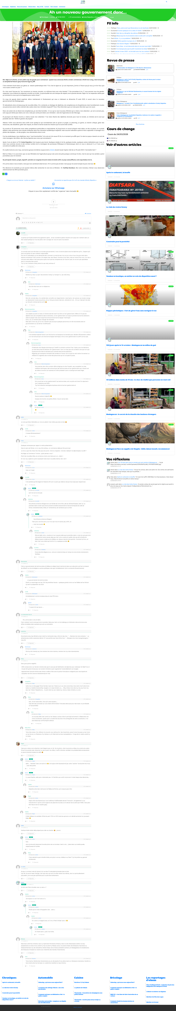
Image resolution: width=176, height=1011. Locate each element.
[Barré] (28, 222)
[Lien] (38, 222)
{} (39, 222)
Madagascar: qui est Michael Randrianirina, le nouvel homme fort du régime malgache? (139, 92)
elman (35, 405)
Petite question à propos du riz (126, 41)
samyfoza (34, 648)
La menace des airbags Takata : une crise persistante (51, 988)
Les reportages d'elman (155, 979)
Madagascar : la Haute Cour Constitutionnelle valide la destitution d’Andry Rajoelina (141, 103)
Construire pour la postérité (118, 242)
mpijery (37, 907)
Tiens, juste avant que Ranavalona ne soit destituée (133, 28)
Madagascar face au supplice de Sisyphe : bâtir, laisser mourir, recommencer (138, 449)
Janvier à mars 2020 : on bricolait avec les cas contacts (132, 51)
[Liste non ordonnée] (32, 222)
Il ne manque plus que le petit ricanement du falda (131, 49)
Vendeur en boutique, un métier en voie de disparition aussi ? (131, 276)
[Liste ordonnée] (30, 222)
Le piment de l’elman (80, 987)
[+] (42, 222)
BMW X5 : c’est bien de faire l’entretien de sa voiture (124, 995)
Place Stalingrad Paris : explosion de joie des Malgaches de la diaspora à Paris (160, 985)
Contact (47, 6)
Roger (33, 761)
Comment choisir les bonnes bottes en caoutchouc (122, 1001)
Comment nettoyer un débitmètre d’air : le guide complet (51, 995)
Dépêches (13, 6)
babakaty (40, 516)
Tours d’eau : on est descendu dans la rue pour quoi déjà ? (134, 46)
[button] (140, 124)
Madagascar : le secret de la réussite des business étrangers (131, 414)
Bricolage (116, 977)
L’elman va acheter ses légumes (156, 991)
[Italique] (25, 222)
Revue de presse (22, 6)
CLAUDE (37, 490)
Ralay (33, 683)
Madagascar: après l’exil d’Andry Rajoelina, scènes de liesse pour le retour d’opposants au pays (139, 80)
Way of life (40, 6)
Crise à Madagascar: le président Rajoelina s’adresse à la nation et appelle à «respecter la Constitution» (139, 115)
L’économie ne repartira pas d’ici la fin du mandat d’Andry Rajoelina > (75, 180)
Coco (22, 440)
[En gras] (23, 222)
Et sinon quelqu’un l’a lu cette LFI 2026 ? (129, 30)
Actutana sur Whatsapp (53, 188)
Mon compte (54, 6)
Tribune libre (32, 6)
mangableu (34, 272)
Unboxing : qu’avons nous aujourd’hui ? (50, 982)
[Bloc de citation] (34, 222)
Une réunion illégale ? (123, 43)
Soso (40, 345)
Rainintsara (28, 270)
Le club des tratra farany (116, 207)
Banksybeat (34, 577)
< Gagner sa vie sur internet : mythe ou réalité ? (20, 180)
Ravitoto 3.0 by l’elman (81, 982)
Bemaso (34, 958)
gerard (29, 602)
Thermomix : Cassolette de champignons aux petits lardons (88, 993)
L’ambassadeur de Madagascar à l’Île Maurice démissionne (134, 67)
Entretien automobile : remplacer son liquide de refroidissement (52, 1001)
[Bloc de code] (36, 222)
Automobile (45, 977)
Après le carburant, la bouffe (118, 172)
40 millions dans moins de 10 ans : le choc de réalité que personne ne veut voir (138, 380)
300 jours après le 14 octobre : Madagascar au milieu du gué (131, 345)
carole (36, 604)
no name (23, 866)
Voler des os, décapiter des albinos (127, 33)
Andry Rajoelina (88, 17)
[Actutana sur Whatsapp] (53, 184)
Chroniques (5, 6)
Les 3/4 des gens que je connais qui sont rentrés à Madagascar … (138, 462)
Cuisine (78, 977)
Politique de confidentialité (77, 1007)
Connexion (62, 6)
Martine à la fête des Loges (154, 997)
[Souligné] (27, 222)
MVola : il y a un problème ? (122, 38)
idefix (22, 417)
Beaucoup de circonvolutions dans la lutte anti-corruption (134, 36)
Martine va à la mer (152, 1002)
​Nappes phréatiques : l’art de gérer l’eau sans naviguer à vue (131, 311)
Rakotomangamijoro (39, 332)
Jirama (96, 17)
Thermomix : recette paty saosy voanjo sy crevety (87, 1000)
